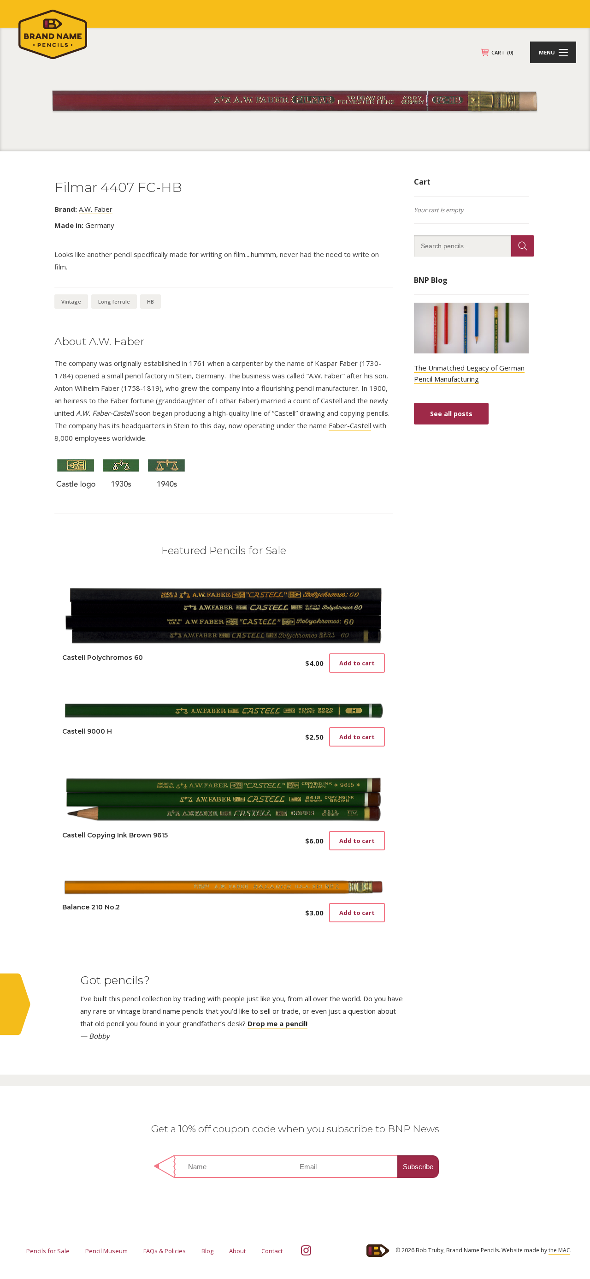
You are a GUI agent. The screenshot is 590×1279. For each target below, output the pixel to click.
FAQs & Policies (164, 1251)
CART (502, 52)
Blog (207, 1251)
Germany (99, 225)
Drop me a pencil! (277, 1023)
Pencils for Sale (48, 1251)
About (237, 1251)
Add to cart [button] (357, 663)
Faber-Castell (350, 425)
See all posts (451, 413)
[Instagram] (306, 1250)
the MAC (559, 1250)
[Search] (522, 246)
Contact (272, 1251)
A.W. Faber (95, 209)
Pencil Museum (106, 1251)
